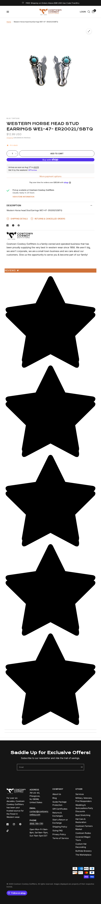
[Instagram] (16, 824)
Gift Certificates (59, 809)
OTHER (79, 789)
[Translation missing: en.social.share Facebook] (8, 225)
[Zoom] (88, 31)
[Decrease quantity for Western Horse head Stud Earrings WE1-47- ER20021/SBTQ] (9, 154)
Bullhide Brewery (83, 851)
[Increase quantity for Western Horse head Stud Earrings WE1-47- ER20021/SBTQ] (16, 154)
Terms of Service (60, 838)
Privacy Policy (59, 834)
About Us (56, 794)
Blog (54, 798)
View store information (23, 197)
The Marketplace (83, 854)
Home (9, 22)
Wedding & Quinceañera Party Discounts (84, 808)
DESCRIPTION (14, 205)
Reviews (12, 270)
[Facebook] (9, 824)
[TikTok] (9, 831)
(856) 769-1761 (36, 823)
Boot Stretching (82, 815)
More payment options (50, 176)
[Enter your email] (81, 767)
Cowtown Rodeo (83, 833)
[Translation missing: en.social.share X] (13, 225)
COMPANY (57, 789)
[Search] (89, 12)
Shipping (10, 138)
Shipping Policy (59, 826)
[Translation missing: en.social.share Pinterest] (19, 225)
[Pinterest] (22, 824)
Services (79, 794)
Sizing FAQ (57, 830)
